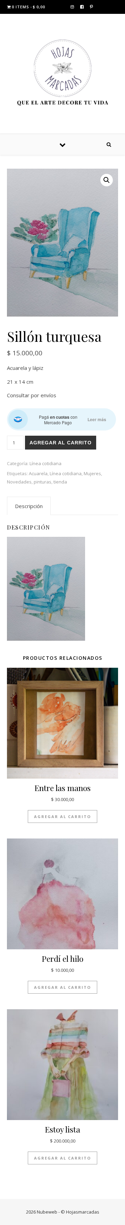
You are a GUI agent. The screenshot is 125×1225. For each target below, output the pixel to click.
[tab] (29, 506)
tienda (60, 482)
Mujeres (92, 473)
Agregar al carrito (61, 442)
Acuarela (38, 473)
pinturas (42, 482)
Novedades (19, 482)
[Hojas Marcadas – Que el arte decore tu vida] (62, 72)
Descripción (29, 506)
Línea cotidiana (45, 463)
